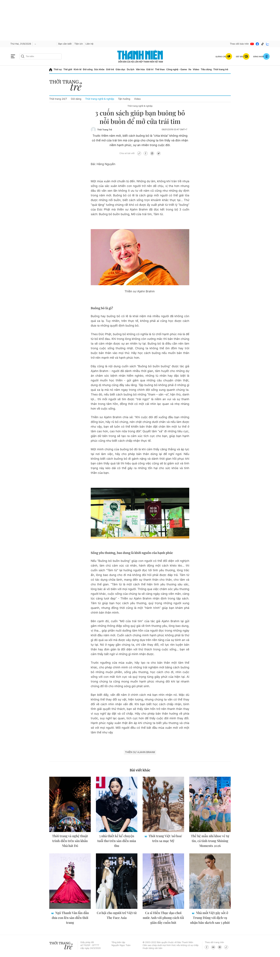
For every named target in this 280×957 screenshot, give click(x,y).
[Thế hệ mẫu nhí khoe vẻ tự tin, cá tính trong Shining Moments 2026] (210, 804)
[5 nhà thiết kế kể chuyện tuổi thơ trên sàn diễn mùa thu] (116, 804)
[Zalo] (268, 44)
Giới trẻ (110, 69)
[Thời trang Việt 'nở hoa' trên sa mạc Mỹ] (163, 804)
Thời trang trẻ (220, 69)
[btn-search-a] (23, 56)
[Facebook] (257, 44)
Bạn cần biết (65, 43)
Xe (189, 69)
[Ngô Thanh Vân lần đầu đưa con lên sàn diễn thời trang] (70, 881)
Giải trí (149, 69)
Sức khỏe (99, 69)
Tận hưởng (124, 98)
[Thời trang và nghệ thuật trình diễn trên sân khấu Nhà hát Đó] (70, 804)
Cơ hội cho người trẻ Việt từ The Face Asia (117, 915)
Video (196, 69)
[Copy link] (139, 153)
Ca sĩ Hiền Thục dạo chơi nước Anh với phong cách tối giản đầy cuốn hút (163, 918)
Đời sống (88, 69)
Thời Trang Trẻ (104, 129)
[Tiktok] (262, 44)
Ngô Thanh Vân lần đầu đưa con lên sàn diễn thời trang (70, 918)
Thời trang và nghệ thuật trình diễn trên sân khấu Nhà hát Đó (70, 841)
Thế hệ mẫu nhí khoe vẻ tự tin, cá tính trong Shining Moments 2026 (210, 841)
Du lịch (130, 69)
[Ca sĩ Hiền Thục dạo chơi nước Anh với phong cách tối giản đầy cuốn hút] (163, 881)
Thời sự (58, 69)
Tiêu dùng (206, 69)
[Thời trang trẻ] (67, 86)
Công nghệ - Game (176, 69)
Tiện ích (78, 43)
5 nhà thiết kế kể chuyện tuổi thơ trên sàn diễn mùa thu (116, 841)
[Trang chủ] (50, 69)
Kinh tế (78, 69)
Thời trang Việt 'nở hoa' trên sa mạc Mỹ (165, 838)
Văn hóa (140, 69)
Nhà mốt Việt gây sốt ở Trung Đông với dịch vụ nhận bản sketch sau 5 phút (210, 918)
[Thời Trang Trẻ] (93, 129)
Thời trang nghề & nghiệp (99, 98)
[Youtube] (252, 44)
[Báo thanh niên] (140, 56)
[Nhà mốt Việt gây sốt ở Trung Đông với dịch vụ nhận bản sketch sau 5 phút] (210, 881)
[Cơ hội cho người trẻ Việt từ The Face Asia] (116, 881)
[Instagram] (220, 947)
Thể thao (160, 69)
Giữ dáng (76, 98)
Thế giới (67, 69)
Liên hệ (89, 43)
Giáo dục (120, 69)
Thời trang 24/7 (58, 98)
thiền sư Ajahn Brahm (140, 752)
